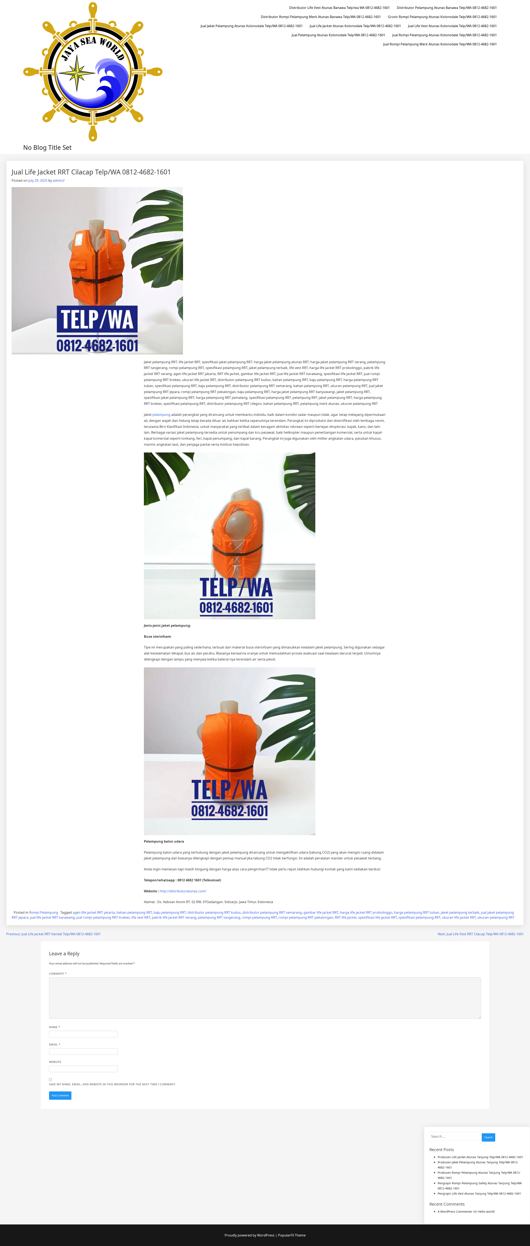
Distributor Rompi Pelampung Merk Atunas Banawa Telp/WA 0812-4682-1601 (321, 17)
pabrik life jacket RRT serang (174, 917)
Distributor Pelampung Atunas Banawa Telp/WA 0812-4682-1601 (447, 7)
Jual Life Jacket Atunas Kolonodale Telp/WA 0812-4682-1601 (355, 26)
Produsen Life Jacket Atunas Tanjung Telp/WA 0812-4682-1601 (480, 1157)
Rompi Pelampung (43, 912)
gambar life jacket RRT (321, 912)
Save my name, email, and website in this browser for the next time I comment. (112, 1084)
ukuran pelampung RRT (495, 917)
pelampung (161, 414)
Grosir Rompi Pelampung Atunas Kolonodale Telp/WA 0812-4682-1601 (442, 17)
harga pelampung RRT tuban (416, 912)
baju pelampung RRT (170, 912)
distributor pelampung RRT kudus (214, 912)
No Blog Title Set (47, 147)
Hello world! (486, 1211)
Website (55, 1062)
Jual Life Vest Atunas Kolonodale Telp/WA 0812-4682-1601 (452, 26)
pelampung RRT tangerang (219, 917)
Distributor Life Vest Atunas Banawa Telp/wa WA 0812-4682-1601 (339, 7)
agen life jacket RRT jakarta (94, 912)
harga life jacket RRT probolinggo (366, 912)
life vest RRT (140, 917)
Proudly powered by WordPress (250, 1235)
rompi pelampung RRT (259, 917)
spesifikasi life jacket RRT (377, 917)
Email (54, 1044)
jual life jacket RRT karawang (52, 917)
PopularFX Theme (292, 1235)
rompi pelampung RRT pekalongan (305, 917)
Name (54, 1027)
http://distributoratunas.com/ (183, 891)
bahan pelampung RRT (134, 912)
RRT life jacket (346, 917)
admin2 (59, 180)
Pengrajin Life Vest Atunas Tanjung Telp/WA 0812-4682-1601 (479, 1193)
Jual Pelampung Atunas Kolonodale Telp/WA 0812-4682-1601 (338, 35)
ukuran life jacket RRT (459, 917)
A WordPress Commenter (455, 1211)
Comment (58, 973)
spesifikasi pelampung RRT (419, 917)
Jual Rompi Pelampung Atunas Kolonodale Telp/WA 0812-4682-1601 (444, 35)
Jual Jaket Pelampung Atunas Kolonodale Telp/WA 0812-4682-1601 (252, 26)
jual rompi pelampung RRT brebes (103, 917)
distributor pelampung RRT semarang (272, 912)
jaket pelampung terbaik (460, 912)
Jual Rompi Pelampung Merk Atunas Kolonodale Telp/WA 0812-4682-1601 (440, 44)
